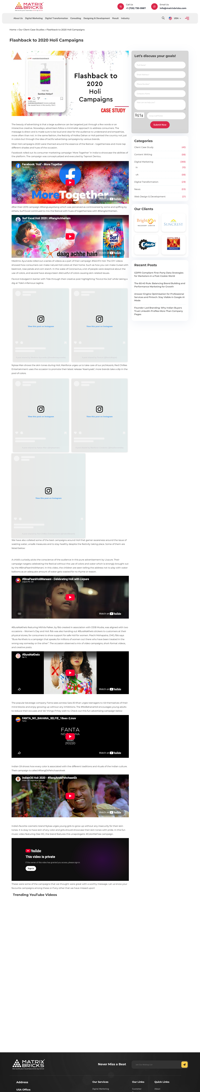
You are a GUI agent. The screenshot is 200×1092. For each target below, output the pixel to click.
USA (176, 18)
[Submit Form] (184, 1064)
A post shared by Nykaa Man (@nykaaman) (41, 448)
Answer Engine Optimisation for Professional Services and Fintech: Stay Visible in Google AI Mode (159, 297)
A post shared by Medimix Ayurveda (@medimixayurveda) (41, 357)
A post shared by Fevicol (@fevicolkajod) (99, 357)
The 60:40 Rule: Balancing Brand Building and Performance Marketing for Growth (159, 285)
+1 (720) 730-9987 (136, 8)
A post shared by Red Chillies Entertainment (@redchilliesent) (48, 534)
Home (13, 29)
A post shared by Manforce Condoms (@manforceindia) (100, 448)
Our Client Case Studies (31, 29)
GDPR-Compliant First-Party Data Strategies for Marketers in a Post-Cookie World (158, 274)
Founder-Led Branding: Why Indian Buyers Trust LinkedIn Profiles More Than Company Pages (158, 311)
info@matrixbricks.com (173, 8)
